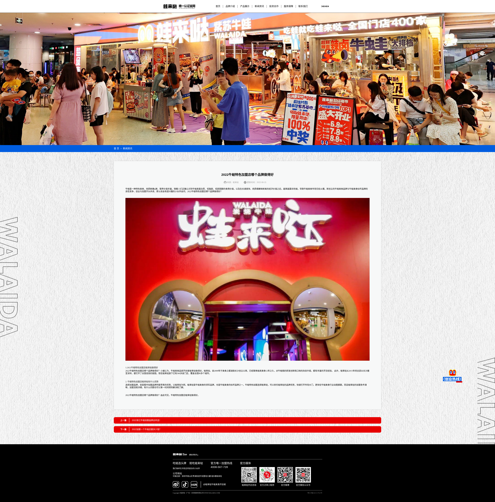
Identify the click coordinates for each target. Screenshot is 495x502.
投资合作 (274, 6)
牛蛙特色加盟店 (198, 191)
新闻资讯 (259, 6)
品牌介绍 (230, 6)
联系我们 (303, 6)
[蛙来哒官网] (181, 6)
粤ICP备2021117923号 (314, 493)
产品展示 (244, 6)
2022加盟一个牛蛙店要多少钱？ (146, 429)
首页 (218, 6)
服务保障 (288, 6)
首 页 (116, 148)
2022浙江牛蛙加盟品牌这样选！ (146, 420)
